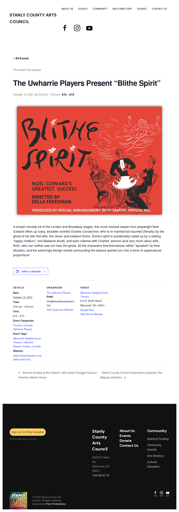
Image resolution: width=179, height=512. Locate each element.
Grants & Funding (158, 439)
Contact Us (159, 8)
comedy (36, 346)
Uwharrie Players (22, 329)
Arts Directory (122, 8)
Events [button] (82, 8)
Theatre (17, 325)
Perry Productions (56, 504)
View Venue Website (91, 314)
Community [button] (100, 8)
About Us (67, 8)
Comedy (27, 325)
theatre (27, 346)
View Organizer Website (60, 309)
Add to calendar (31, 271)
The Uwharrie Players (59, 292)
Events (125, 435)
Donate (142, 8)
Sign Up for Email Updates (28, 432)
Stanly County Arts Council (33, 18)
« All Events (21, 58)
